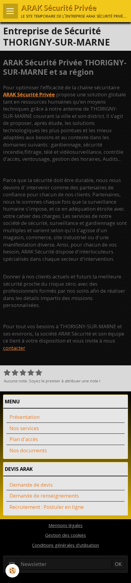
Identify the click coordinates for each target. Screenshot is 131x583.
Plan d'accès (23, 439)
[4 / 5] (30, 373)
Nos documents (28, 450)
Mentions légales (65, 525)
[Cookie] (12, 571)
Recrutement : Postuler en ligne (46, 506)
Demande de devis (31, 484)
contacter (14, 347)
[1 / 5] (7, 373)
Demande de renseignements (44, 495)
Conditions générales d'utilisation (65, 545)
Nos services (24, 428)
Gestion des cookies (65, 535)
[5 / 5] (38, 373)
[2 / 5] (15, 373)
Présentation (24, 416)
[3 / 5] (22, 373)
